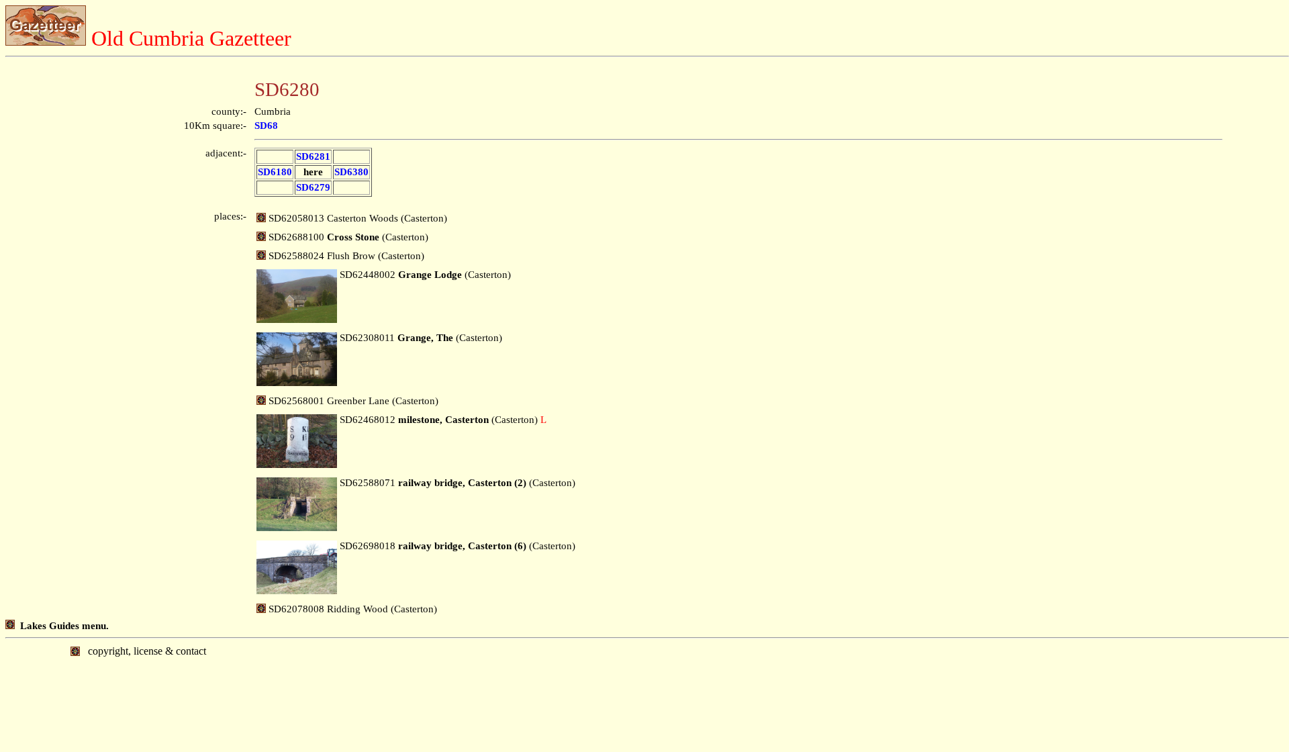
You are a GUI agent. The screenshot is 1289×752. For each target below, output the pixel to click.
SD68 (266, 125)
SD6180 (275, 172)
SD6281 (313, 156)
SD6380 (351, 172)
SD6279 (313, 187)
